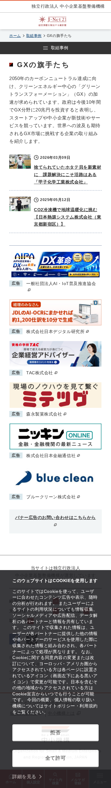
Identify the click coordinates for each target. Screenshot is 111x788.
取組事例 (34, 36)
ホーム (15, 36)
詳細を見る (24, 776)
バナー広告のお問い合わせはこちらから (55, 517)
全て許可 (55, 758)
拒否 (55, 732)
